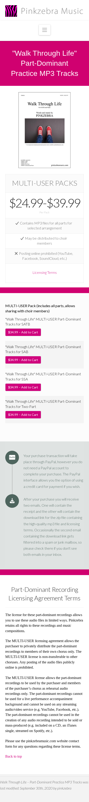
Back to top (13, 756)
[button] (44, 30)
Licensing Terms (44, 272)
